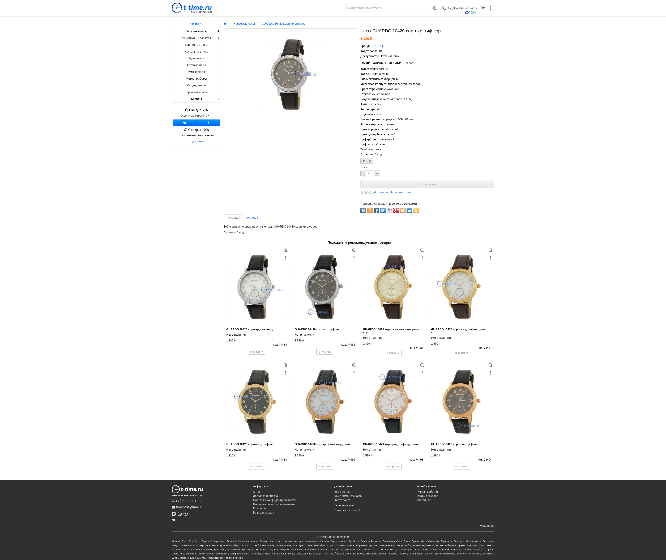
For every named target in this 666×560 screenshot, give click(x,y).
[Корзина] (483, 8)
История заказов (427, 495)
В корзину (256, 351)
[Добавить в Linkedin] (409, 210)
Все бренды (342, 491)
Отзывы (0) (253, 218)
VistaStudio (487, 525)
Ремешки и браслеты (196, 38)
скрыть (410, 63)
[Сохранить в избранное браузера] (416, 210)
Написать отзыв (400, 192)
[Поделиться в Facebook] (376, 210)
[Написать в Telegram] (186, 513)
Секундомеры (196, 85)
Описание (233, 218)
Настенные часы (196, 44)
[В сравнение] (370, 161)
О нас (257, 491)
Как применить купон (349, 495)
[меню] (490, 8)
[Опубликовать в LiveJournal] (389, 210)
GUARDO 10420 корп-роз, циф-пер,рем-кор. (325, 444)
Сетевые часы (196, 65)
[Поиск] (435, 8)
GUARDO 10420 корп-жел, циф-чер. (250, 444)
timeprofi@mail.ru (189, 507)
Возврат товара (263, 512)
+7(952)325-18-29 (188, 501)
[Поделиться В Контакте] (363, 210)
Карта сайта (342, 500)
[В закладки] (363, 161)
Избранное (423, 500)
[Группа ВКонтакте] (185, 122)
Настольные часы (196, 51)
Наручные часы (196, 31)
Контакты (259, 508)
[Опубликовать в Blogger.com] (402, 210)
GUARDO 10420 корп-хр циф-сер (283, 23)
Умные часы (196, 71)
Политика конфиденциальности (274, 500)
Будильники (196, 58)
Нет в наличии (427, 184)
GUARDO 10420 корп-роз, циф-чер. (455, 444)
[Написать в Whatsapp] (180, 513)
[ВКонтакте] (174, 519)
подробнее (196, 141)
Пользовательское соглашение (274, 504)
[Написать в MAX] (175, 513)
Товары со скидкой (347, 510)
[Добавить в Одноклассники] (370, 210)
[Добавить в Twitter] (383, 210)
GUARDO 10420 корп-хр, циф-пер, (249, 329)
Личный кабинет (427, 491)
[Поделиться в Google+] (396, 210)
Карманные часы (196, 92)
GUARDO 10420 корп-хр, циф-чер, (318, 329)
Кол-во (364, 167)
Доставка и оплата (265, 495)
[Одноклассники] (208, 122)
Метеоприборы (196, 78)
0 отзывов (381, 192)
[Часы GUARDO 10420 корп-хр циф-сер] (291, 74)
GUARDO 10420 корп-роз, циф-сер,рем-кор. (393, 444)
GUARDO (376, 46)
